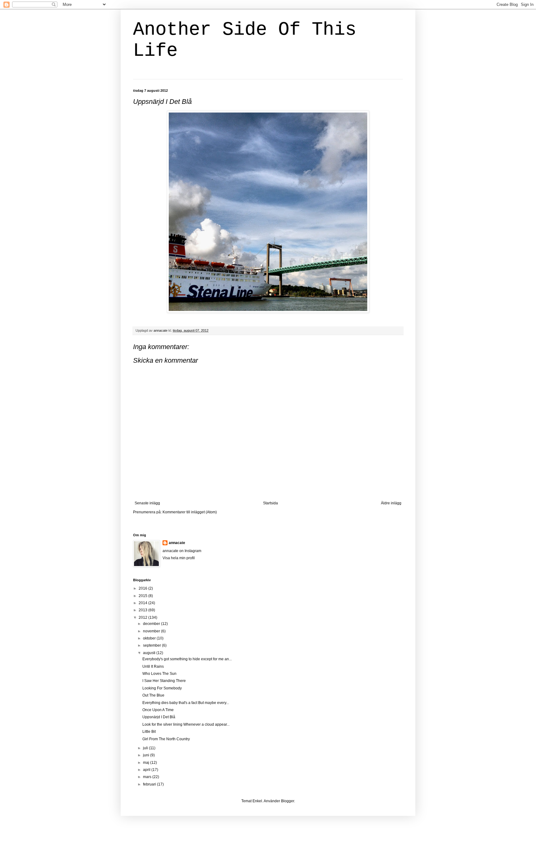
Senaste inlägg (147, 503)
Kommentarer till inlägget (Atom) (190, 512)
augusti (149, 653)
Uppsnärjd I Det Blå (158, 717)
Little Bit (149, 731)
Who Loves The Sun (159, 673)
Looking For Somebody (162, 688)
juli (146, 748)
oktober (150, 638)
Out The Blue (153, 695)
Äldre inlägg (391, 503)
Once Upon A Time (158, 710)
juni (146, 755)
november (152, 631)
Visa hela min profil (179, 558)
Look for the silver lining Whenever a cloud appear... (186, 724)
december (152, 624)
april (147, 770)
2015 (143, 596)
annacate (177, 543)
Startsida (270, 503)
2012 (143, 617)
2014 (143, 603)
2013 (143, 610)
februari (150, 784)
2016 (143, 588)
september (152, 645)
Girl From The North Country (166, 739)
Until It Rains (153, 666)
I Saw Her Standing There (164, 681)
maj (146, 762)
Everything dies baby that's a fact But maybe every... (185, 703)
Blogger (287, 801)
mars (147, 777)
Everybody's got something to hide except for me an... (187, 659)
